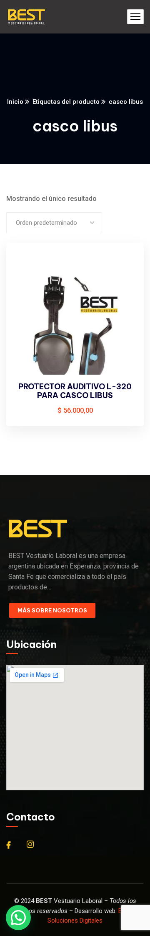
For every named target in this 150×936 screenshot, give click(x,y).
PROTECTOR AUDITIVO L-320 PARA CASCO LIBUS (75, 391)
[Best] (26, 17)
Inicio (15, 101)
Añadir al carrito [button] (123, 265)
